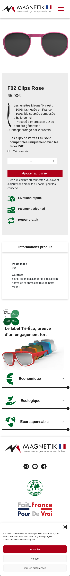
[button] (65, 527)
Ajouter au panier (35, 173)
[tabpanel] (35, 275)
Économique (30, 378)
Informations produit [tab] (35, 247)
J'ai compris (20, 151)
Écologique (30, 400)
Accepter (35, 549)
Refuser (35, 558)
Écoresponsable (34, 422)
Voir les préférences (35, 567)
